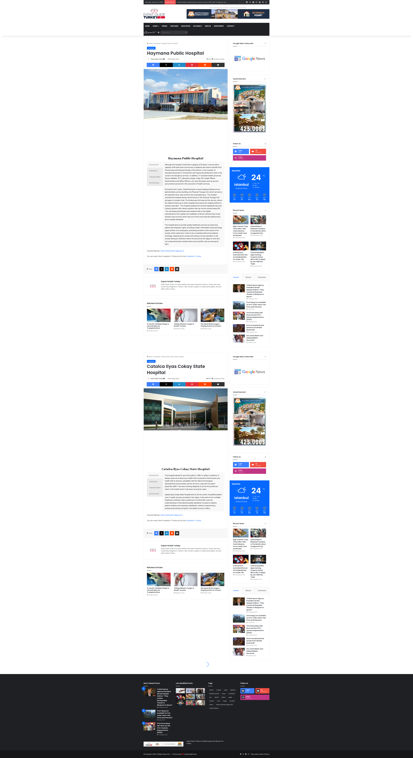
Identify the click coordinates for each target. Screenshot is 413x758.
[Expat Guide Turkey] (154, 14)
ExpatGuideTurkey (191, 754)
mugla (225, 701)
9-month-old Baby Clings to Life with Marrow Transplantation (158, 326)
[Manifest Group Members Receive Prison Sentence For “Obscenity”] (200, 690)
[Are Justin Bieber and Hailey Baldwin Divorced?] (239, 339)
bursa (223, 693)
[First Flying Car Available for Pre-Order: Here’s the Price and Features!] (239, 305)
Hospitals (157, 43)
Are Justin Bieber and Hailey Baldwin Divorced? (254, 338)
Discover (174, 26)
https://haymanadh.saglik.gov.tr (172, 251)
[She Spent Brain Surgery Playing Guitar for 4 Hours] (212, 315)
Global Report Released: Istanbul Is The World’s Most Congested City (258, 229)
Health (208, 26)
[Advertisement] (185, 138)
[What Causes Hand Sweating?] (180, 690)
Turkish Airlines (213, 708)
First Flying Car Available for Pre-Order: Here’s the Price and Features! (256, 304)
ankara (211, 690)
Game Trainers (264, 754)
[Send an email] (164, 59)
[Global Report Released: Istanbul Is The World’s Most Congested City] (258, 219)
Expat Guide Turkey (157, 59)
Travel (164, 26)
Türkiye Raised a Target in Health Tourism (184, 325)
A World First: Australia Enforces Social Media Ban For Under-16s (240, 255)
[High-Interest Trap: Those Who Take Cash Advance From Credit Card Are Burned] (241, 219)
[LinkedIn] (179, 65)
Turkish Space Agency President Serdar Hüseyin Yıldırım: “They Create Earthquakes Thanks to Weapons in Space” (255, 291)
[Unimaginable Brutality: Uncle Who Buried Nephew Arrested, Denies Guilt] (190, 702)
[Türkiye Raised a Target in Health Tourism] (185, 315)
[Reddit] (204, 65)
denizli (217, 697)
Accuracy (197, 26)
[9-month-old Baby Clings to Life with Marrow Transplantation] (159, 315)
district (224, 697)
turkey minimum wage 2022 (224, 704)
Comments (262, 277)
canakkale (231, 693)
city (210, 697)
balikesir (232, 690)
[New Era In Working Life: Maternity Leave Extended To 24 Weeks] (200, 702)
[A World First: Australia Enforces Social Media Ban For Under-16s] (241, 246)
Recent (248, 277)
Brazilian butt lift (214, 693)
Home (147, 26)
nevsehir (232, 701)
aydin (225, 690)
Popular (236, 277)
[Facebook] (153, 65)
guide (230, 697)
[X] (166, 65)
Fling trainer (255, 754)
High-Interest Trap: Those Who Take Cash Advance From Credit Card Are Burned (240, 230)
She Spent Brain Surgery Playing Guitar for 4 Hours (211, 325)
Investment (219, 26)
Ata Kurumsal (177, 754)
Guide (155, 26)
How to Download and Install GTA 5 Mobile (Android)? (255, 327)
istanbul (211, 701)
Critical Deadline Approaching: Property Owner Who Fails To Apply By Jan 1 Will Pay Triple (257, 258)
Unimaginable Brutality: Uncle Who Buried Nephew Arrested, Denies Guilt (201, 2)
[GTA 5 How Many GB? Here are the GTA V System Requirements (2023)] (239, 316)
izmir (218, 701)
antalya (219, 690)
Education (185, 26)
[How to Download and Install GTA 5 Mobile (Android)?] (239, 328)
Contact (230, 26)
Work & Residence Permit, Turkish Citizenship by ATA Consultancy (228, 7)
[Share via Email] (218, 65)
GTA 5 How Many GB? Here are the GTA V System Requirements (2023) (255, 316)
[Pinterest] (192, 65)
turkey (211, 704)
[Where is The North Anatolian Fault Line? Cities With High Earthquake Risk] (190, 690)
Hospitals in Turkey (193, 256)
